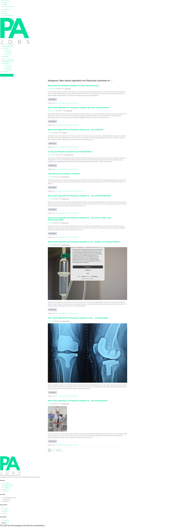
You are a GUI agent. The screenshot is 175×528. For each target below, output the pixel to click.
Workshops (8, 54)
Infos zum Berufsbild (8, 44)
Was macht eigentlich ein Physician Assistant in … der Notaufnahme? (78, 401)
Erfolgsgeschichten (8, 46)
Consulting (8, 52)
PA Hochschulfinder (8, 6)
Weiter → (58, 450)
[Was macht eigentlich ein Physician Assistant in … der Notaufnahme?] (57, 419)
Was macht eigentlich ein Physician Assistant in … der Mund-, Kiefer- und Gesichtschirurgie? (79, 219)
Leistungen (6, 48)
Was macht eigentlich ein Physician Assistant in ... (67, 103)
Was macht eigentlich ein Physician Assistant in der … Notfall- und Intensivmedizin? (84, 242)
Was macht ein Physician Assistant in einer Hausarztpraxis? (73, 86)
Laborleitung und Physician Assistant (64, 174)
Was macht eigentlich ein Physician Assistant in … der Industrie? (75, 130)
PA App (5, 2)
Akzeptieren (87, 267)
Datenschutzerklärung (89, 278)
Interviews (58, 191)
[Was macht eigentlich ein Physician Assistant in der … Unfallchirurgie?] (87, 353)
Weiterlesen (53, 99)
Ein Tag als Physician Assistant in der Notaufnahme (70, 152)
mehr (87, 273)
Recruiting (8, 50)
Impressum (83, 278)
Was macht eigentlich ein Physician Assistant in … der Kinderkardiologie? (79, 196)
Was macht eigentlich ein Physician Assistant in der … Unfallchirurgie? (78, 318)
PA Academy (6, 1)
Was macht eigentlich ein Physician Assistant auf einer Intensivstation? (78, 108)
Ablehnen (88, 270)
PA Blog (5, 4)
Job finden (6, 56)
